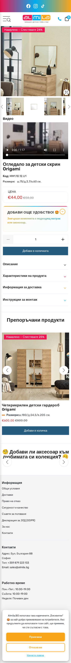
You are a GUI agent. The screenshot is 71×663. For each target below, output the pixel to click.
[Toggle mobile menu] (6, 18)
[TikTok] (43, 6)
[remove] (8, 239)
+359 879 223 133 (18, 562)
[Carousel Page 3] (53, 106)
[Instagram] (36, 6)
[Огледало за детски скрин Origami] (35, 61)
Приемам (35, 637)
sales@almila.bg (19, 567)
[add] (63, 239)
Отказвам (35, 647)
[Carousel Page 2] (34, 106)
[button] (7, 370)
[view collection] (35, 366)
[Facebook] (28, 6)
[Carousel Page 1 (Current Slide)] (15, 106)
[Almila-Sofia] (36, 19)
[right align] (69, 107)
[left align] (2, 107)
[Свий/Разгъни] (62, 211)
